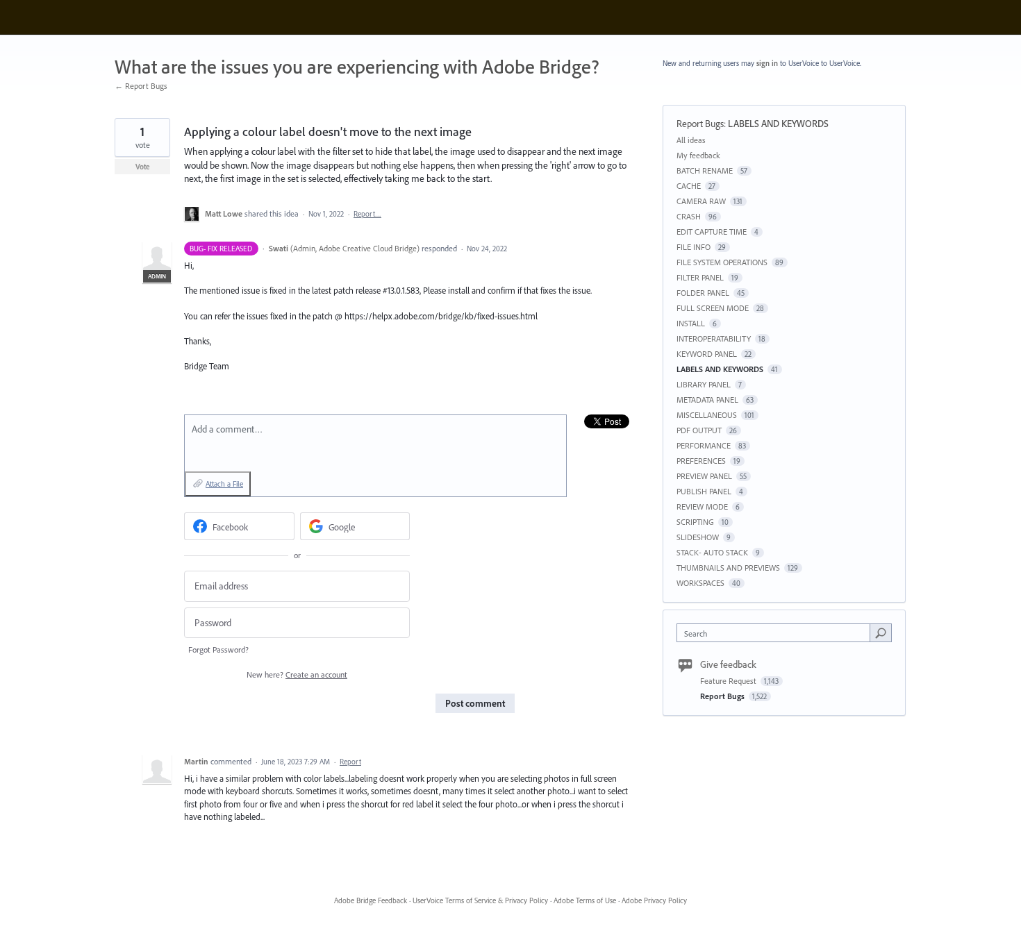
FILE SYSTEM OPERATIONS (721, 262)
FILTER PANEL (700, 277)
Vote (142, 166)
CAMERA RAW (701, 201)
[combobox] (776, 633)
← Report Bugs (141, 86)
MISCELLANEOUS (706, 415)
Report (350, 761)
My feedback (698, 155)
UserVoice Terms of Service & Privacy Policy (480, 900)
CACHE (688, 186)
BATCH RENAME (704, 170)
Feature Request (729, 681)
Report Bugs (700, 123)
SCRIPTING (695, 522)
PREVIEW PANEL (704, 476)
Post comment (475, 703)
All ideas (691, 140)
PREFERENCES (701, 460)
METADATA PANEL (707, 399)
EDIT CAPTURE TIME (711, 231)
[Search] (881, 632)
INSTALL (690, 323)
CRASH (688, 216)
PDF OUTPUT (699, 430)
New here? (297, 674)
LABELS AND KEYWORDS (778, 123)
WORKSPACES (700, 583)
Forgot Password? (218, 649)
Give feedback (728, 664)
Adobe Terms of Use (585, 900)
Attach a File (224, 484)
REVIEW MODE (702, 506)
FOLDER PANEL (702, 292)
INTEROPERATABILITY (713, 338)
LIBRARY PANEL (703, 384)
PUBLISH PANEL (703, 491)
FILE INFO (693, 247)
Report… (367, 214)
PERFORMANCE (703, 445)
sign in (767, 63)
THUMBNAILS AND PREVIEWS (728, 567)
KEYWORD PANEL (706, 354)
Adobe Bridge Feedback (370, 900)
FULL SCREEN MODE (712, 308)
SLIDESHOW (697, 537)
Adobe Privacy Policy (654, 900)
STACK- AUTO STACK (712, 552)
